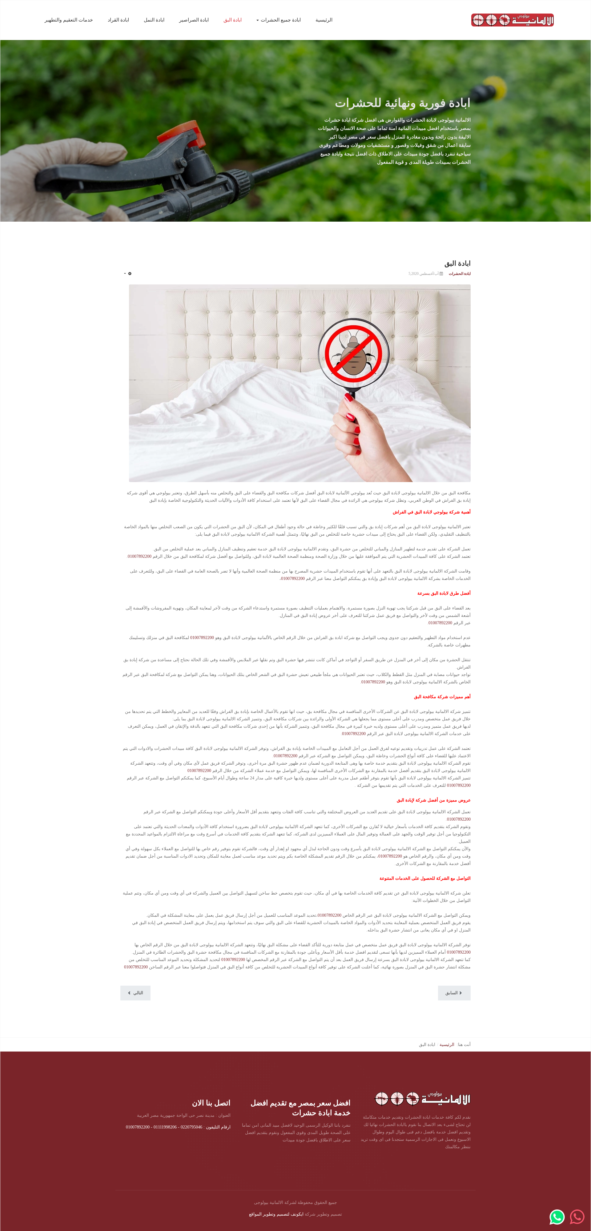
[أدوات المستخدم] (127, 274)
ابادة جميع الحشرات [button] (281, 19)
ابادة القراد (118, 19)
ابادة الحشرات (460, 274)
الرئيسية (324, 19)
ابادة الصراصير (194, 19)
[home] (422, 1098)
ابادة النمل (154, 19)
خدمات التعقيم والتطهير (69, 19)
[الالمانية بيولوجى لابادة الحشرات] (512, 19)
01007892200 (139, 556)
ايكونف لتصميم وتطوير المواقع (276, 1214)
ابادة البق (232, 19)
